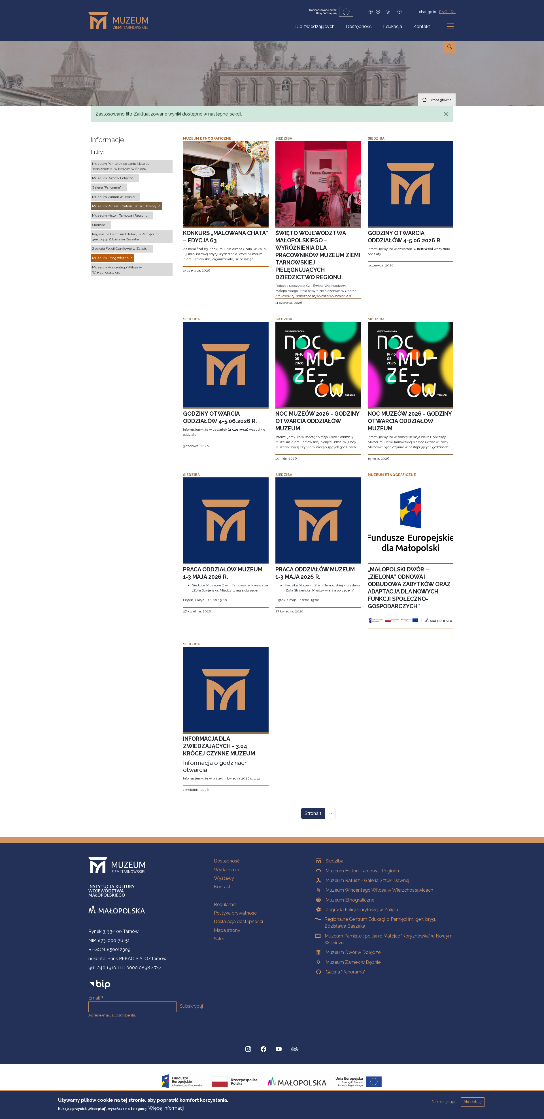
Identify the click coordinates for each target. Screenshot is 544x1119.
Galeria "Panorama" (345, 972)
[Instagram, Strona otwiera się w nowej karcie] (248, 1049)
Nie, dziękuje (443, 1101)
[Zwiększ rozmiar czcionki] (370, 12)
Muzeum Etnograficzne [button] (110, 258)
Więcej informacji (166, 1108)
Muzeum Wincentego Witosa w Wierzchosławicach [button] (117, 269)
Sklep (220, 938)
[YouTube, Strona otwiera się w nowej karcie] (279, 1049)
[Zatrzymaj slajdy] (399, 12)
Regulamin (225, 904)
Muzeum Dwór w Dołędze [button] (112, 178)
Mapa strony (227, 930)
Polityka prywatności (236, 913)
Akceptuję (473, 1101)
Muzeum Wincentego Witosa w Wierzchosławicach (379, 890)
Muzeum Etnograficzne (350, 900)
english (447, 11)
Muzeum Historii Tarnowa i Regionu (362, 871)
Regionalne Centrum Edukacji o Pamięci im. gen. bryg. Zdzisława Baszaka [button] (126, 236)
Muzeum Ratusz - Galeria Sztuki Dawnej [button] (124, 206)
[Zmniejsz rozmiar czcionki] (378, 12)
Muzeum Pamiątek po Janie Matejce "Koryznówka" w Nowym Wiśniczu (388, 939)
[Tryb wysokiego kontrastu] (387, 12)
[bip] (99, 984)
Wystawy (224, 878)
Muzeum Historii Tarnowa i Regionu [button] (120, 215)
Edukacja (392, 26)
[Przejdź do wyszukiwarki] (449, 47)
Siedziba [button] (98, 225)
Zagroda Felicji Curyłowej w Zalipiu (362, 909)
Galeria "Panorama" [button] (106, 187)
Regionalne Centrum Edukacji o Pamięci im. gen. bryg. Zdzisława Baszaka (380, 923)
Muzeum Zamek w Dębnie (353, 962)
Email (94, 998)
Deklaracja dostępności (238, 921)
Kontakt (421, 26)
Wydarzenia (226, 869)
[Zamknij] (446, 114)
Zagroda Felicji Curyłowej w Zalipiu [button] (119, 249)
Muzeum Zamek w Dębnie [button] (113, 197)
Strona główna (440, 100)
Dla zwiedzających (315, 26)
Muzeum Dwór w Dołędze (353, 952)
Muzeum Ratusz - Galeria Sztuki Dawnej (367, 880)
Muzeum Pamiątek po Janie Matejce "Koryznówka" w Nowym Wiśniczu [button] (120, 166)
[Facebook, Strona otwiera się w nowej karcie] (263, 1049)
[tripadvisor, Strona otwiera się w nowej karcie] (295, 1049)
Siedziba (334, 861)
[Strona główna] (120, 20)
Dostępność (359, 26)
